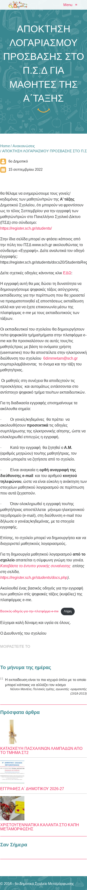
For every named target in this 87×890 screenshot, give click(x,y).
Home (5, 146)
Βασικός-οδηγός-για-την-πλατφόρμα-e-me (29, 611)
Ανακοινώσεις (24, 146)
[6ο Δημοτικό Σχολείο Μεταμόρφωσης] (18, 5)
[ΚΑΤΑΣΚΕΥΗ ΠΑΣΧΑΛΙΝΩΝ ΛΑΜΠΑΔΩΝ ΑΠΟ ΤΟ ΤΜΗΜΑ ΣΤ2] (43, 732)
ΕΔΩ (67, 273)
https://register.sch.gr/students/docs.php (33, 577)
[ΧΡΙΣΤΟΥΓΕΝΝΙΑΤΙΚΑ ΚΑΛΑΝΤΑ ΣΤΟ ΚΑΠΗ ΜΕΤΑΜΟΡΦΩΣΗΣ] (43, 808)
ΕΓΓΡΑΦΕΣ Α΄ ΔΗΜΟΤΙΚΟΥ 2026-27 (32, 789)
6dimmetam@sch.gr (60, 358)
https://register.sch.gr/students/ (26, 228)
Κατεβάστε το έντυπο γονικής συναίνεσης (35, 566)
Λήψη (68, 611)
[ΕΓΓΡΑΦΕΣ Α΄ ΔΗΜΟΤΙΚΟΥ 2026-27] (43, 772)
